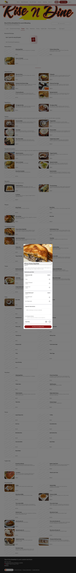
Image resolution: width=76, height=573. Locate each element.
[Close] (50, 246)
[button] (38, 253)
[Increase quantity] (50, 322)
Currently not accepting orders (38, 326)
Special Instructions (30, 306)
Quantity (27, 321)
